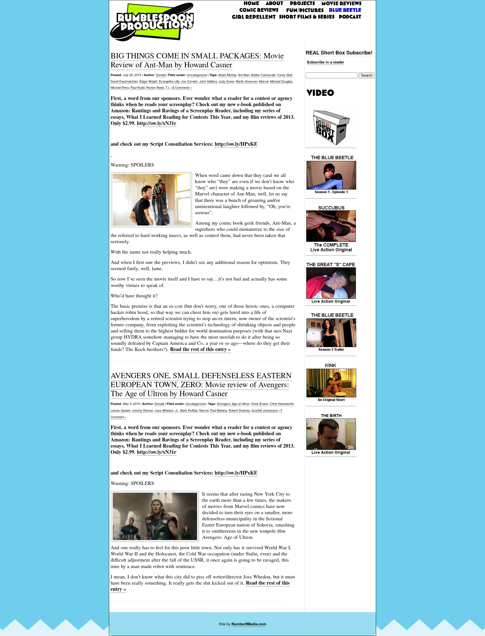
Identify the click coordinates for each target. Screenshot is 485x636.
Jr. (177, 410)
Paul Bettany (218, 410)
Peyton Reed (155, 87)
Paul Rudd (138, 87)
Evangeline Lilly (169, 81)
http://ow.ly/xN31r (156, 123)
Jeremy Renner (142, 410)
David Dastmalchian (124, 81)
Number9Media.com (249, 623)
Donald (161, 74)
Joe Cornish (189, 81)
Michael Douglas (281, 81)
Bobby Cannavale (263, 74)
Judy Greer (226, 81)
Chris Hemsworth (282, 403)
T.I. (168, 87)
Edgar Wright (148, 81)
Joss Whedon (164, 410)
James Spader (120, 410)
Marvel (263, 81)
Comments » (182, 87)
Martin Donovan (246, 81)
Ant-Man (244, 74)
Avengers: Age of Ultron (233, 403)
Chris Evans (259, 403)
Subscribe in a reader (325, 62)
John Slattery (208, 81)
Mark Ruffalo (189, 410)
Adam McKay (227, 74)
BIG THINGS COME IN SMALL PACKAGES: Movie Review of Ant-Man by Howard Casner (197, 60)
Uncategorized (197, 74)
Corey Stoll (284, 74)
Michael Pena (120, 87)
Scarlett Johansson (264, 410)
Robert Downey (239, 410)
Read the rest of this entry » (200, 349)
